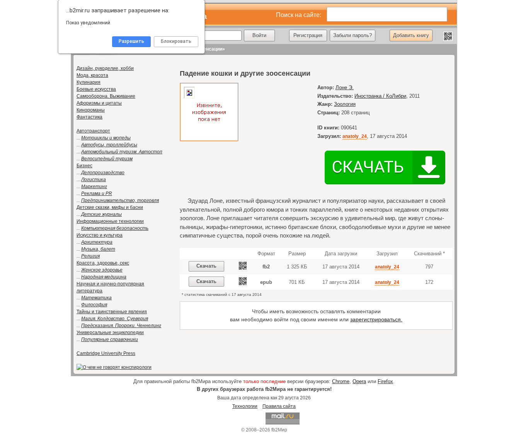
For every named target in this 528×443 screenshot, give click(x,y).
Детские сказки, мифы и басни (110, 207)
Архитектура (96, 242)
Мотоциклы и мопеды (106, 138)
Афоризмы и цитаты (99, 103)
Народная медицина (103, 277)
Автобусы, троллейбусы (109, 145)
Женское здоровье (102, 270)
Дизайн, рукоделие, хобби (105, 68)
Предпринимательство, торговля (120, 200)
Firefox (385, 381)
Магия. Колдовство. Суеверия (114, 318)
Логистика (93, 179)
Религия (90, 256)
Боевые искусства (96, 89)
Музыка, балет (98, 249)
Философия (94, 304)
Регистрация (307, 35)
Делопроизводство (102, 172)
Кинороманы (91, 110)
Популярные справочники (109, 339)
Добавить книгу (411, 35)
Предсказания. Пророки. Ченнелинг (121, 325)
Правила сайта (279, 406)
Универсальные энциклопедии (110, 332)
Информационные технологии (110, 221)
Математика (96, 297)
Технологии (244, 406)
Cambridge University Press (106, 353)
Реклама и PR (96, 193)
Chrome (340, 381)
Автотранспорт (93, 131)
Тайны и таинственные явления (112, 311)
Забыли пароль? (352, 35)
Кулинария (88, 82)
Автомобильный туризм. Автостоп (121, 151)
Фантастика (89, 117)
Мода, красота (92, 75)
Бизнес (84, 165)
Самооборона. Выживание (106, 96)
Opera (359, 381)
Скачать (206, 266)
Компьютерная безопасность (114, 228)
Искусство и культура (100, 235)
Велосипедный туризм (107, 158)
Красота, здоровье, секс (103, 263)
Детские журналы (101, 214)
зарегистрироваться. (376, 319)
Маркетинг (94, 186)
